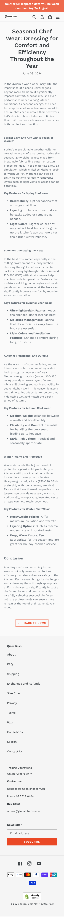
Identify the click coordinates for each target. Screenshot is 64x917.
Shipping (13, 674)
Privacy (12, 703)
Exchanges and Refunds (23, 683)
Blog (10, 722)
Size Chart (14, 693)
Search (12, 741)
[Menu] (58, 17)
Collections (15, 732)
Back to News (34, 622)
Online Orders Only (19, 773)
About (11, 654)
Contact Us (15, 751)
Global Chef (27, 903)
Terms (11, 712)
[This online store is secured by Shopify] (32, 899)
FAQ (10, 664)
